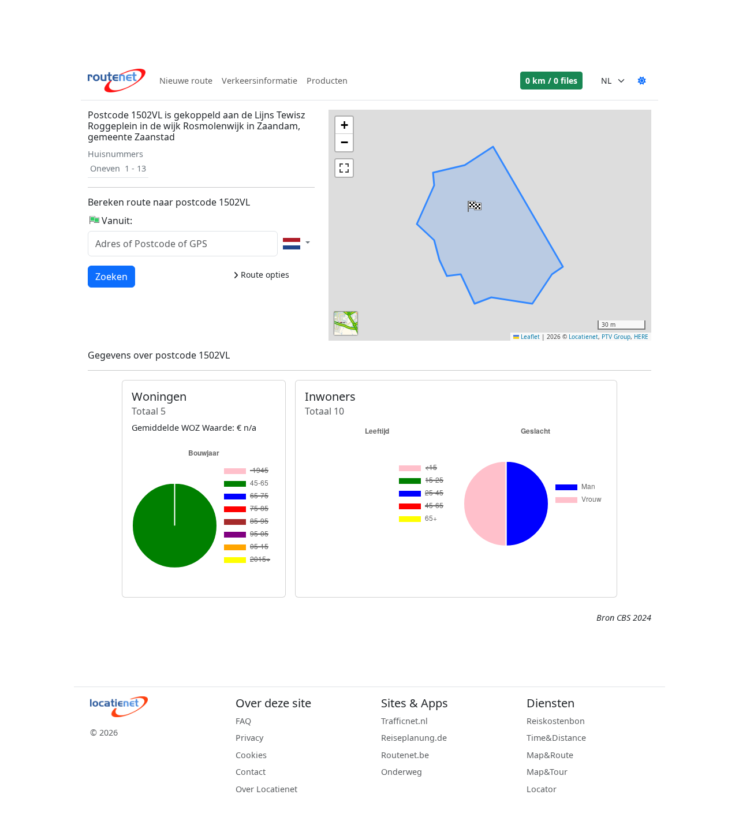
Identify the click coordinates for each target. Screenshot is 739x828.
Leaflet (529, 337)
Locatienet (583, 337)
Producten (327, 80)
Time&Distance (556, 737)
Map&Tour (547, 771)
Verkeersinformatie (259, 80)
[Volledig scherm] (344, 168)
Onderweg (401, 771)
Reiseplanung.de (414, 737)
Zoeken (111, 276)
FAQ (243, 720)
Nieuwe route (185, 80)
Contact (251, 771)
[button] (473, 204)
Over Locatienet (266, 789)
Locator (542, 789)
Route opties (263, 274)
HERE (641, 337)
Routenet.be (405, 754)
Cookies (251, 754)
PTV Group (616, 337)
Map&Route (550, 754)
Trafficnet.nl (404, 720)
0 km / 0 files (551, 80)
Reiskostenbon (556, 720)
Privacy (249, 737)
